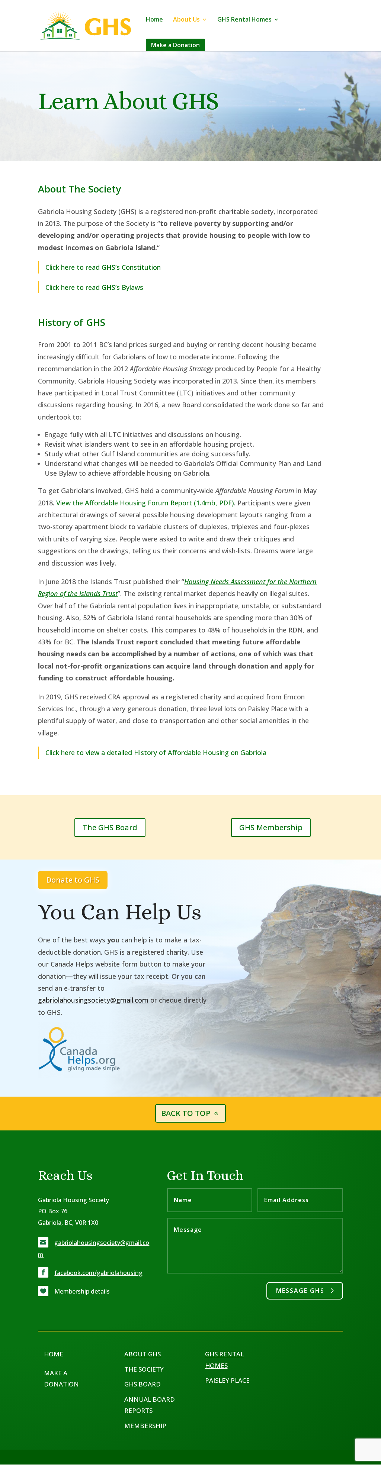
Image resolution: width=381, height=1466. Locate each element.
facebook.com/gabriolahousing (98, 1273)
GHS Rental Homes (244, 20)
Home (154, 20)
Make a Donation (175, 45)
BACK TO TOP (185, 1113)
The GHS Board (110, 827)
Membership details (82, 1291)
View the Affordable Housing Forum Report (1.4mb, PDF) (145, 502)
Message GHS (300, 1291)
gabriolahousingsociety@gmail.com (93, 1000)
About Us (186, 20)
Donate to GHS (72, 880)
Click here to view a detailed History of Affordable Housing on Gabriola (155, 752)
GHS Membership (270, 827)
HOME (53, 1354)
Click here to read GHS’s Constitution (103, 267)
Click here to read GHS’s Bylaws (94, 287)
